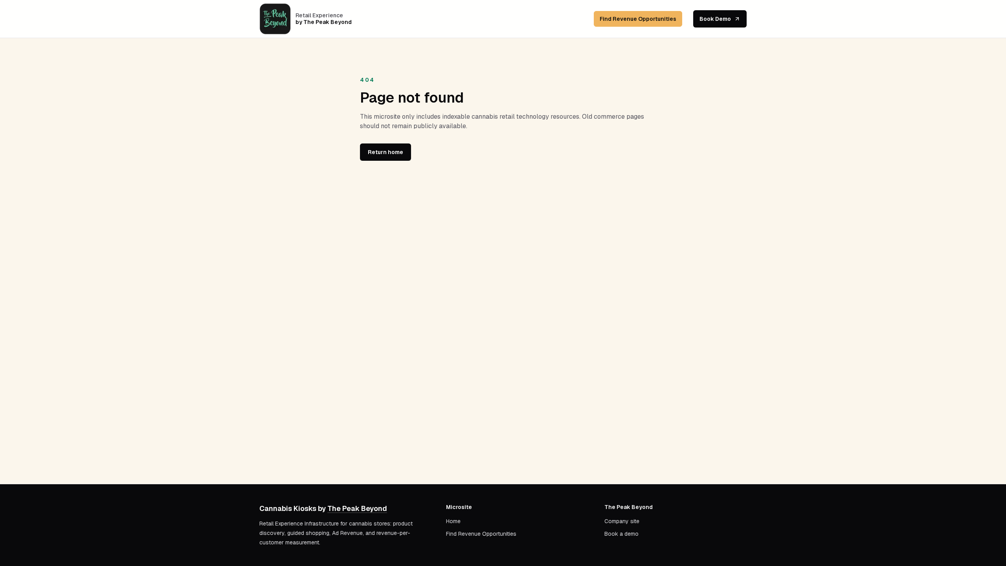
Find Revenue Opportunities (638, 18)
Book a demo (621, 533)
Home (453, 521)
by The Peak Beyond (324, 22)
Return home (385, 152)
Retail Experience (319, 15)
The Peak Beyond (357, 508)
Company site (621, 521)
